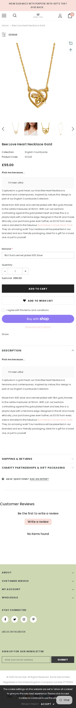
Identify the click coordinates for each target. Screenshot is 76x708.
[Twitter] (14, 619)
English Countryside (36, 152)
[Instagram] (24, 619)
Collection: (8, 152)
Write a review (38, 522)
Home (5, 25)
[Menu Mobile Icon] (4, 15)
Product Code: (10, 156)
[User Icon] (60, 16)
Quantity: (7, 264)
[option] (38, 79)
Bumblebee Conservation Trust (55, 225)
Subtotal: (7, 278)
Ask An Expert (39, 479)
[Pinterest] (33, 619)
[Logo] (38, 15)
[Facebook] (5, 619)
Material (7, 248)
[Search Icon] (15, 15)
